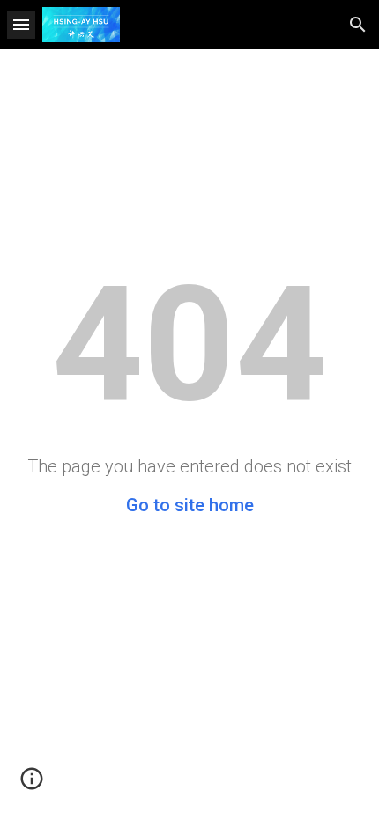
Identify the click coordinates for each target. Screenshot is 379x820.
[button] (21, 24)
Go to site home (190, 505)
